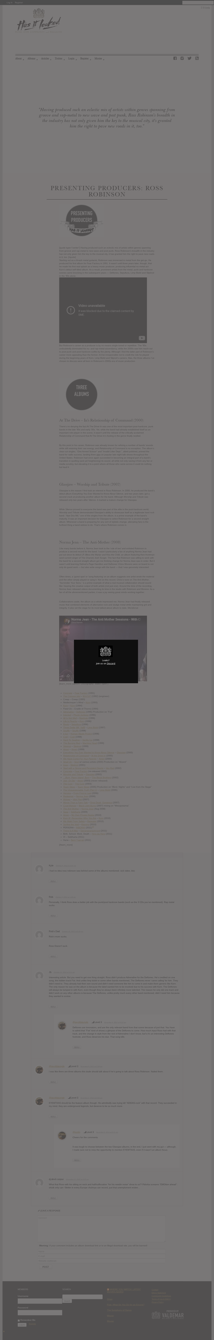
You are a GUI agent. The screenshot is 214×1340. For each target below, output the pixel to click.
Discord (111, 663)
